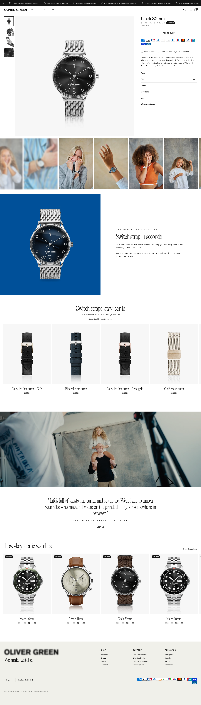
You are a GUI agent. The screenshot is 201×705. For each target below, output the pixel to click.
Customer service (140, 655)
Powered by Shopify (41, 691)
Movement (145, 92)
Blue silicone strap (76, 389)
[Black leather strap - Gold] (27, 354)
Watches (34, 10)
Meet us (55, 10)
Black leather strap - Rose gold (125, 389)
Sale (63, 10)
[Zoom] (129, 21)
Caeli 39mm (125, 619)
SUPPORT (137, 650)
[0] (195, 9)
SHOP (103, 650)
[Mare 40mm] (27, 584)
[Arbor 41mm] (76, 584)
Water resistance (148, 104)
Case (143, 73)
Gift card (104, 665)
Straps (46, 10)
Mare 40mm (27, 619)
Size (142, 98)
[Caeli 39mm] (125, 584)
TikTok (167, 661)
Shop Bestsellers (190, 549)
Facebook (169, 665)
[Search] (191, 9)
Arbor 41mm (76, 619)
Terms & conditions (140, 661)
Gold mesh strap (174, 389)
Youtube (168, 658)
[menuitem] (36, 9)
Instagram (169, 655)
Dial (142, 79)
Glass (143, 85)
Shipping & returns (140, 658)
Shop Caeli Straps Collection (100, 319)
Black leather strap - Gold (27, 389)
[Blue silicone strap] (76, 354)
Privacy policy (138, 665)
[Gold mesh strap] (174, 354)
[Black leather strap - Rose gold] (125, 354)
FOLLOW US (170, 650)
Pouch (103, 661)
